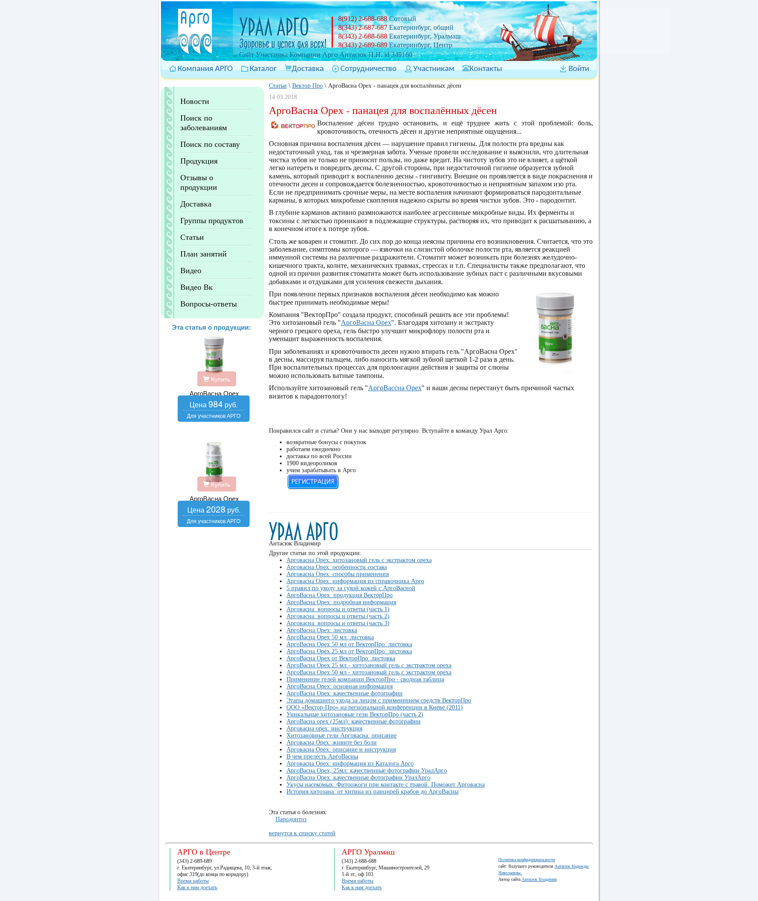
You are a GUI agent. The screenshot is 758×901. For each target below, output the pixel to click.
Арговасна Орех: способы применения (337, 574)
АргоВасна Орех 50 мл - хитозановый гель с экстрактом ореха (368, 672)
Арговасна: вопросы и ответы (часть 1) (338, 609)
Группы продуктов (211, 220)
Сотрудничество (368, 69)
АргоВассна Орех (395, 388)
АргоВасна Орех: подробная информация (341, 602)
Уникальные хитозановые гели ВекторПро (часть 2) (354, 714)
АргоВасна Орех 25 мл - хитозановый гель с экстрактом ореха (368, 665)
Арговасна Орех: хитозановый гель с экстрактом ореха (359, 560)
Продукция (199, 161)
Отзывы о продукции (198, 182)
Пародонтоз (291, 819)
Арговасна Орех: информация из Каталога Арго (350, 763)
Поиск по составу (210, 144)
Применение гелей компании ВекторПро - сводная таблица (365, 679)
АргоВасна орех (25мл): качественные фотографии (353, 721)
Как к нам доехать (197, 887)
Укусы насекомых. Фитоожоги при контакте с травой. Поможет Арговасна (385, 784)
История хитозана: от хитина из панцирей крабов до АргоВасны (372, 791)
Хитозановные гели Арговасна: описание (341, 735)
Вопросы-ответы (208, 303)
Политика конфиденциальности (526, 859)
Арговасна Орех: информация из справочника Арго (355, 581)
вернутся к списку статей (302, 833)
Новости (194, 101)
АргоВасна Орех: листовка (321, 630)
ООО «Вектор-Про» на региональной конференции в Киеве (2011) (374, 707)
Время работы (193, 881)
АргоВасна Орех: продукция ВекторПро (339, 595)
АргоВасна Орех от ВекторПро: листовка (340, 658)
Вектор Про (307, 85)
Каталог (263, 69)
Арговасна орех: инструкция (324, 728)
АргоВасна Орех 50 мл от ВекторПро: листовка (349, 644)
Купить (219, 378)
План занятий (203, 253)
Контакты (485, 69)
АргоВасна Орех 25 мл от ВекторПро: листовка (349, 651)
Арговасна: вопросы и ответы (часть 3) (338, 623)
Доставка (308, 69)
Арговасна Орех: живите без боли (331, 742)
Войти (578, 69)
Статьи (192, 237)
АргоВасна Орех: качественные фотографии (344, 693)
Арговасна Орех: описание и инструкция (341, 749)
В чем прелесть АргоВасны (322, 756)
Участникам (433, 69)
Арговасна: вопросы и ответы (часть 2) (338, 616)
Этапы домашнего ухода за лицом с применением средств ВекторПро (378, 700)
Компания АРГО (205, 69)
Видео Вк (196, 287)
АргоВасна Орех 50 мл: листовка (330, 637)
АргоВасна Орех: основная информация (339, 686)
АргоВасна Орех (366, 322)
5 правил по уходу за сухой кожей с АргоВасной (350, 588)
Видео (190, 270)
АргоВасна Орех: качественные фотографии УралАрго (358, 777)
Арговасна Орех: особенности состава (336, 567)
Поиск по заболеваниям (203, 123)
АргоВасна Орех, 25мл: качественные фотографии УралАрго (366, 770)
